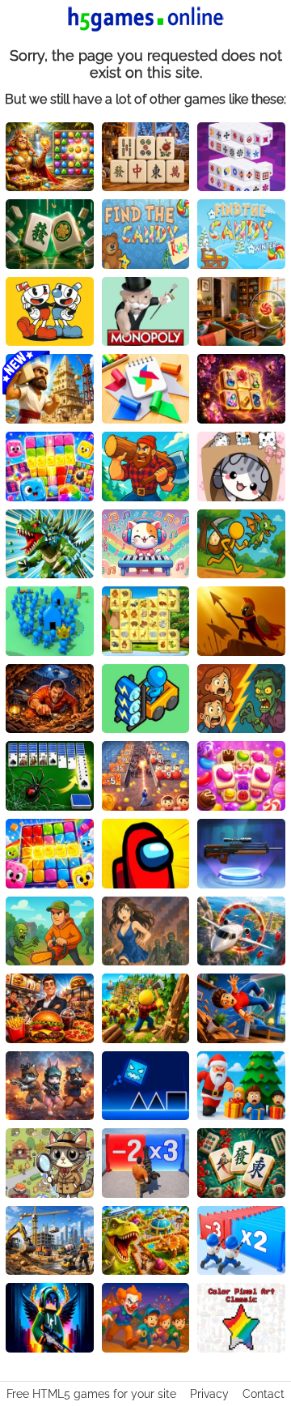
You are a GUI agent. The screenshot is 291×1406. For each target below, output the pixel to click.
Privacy (209, 1393)
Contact (263, 1393)
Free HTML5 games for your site (91, 1393)
